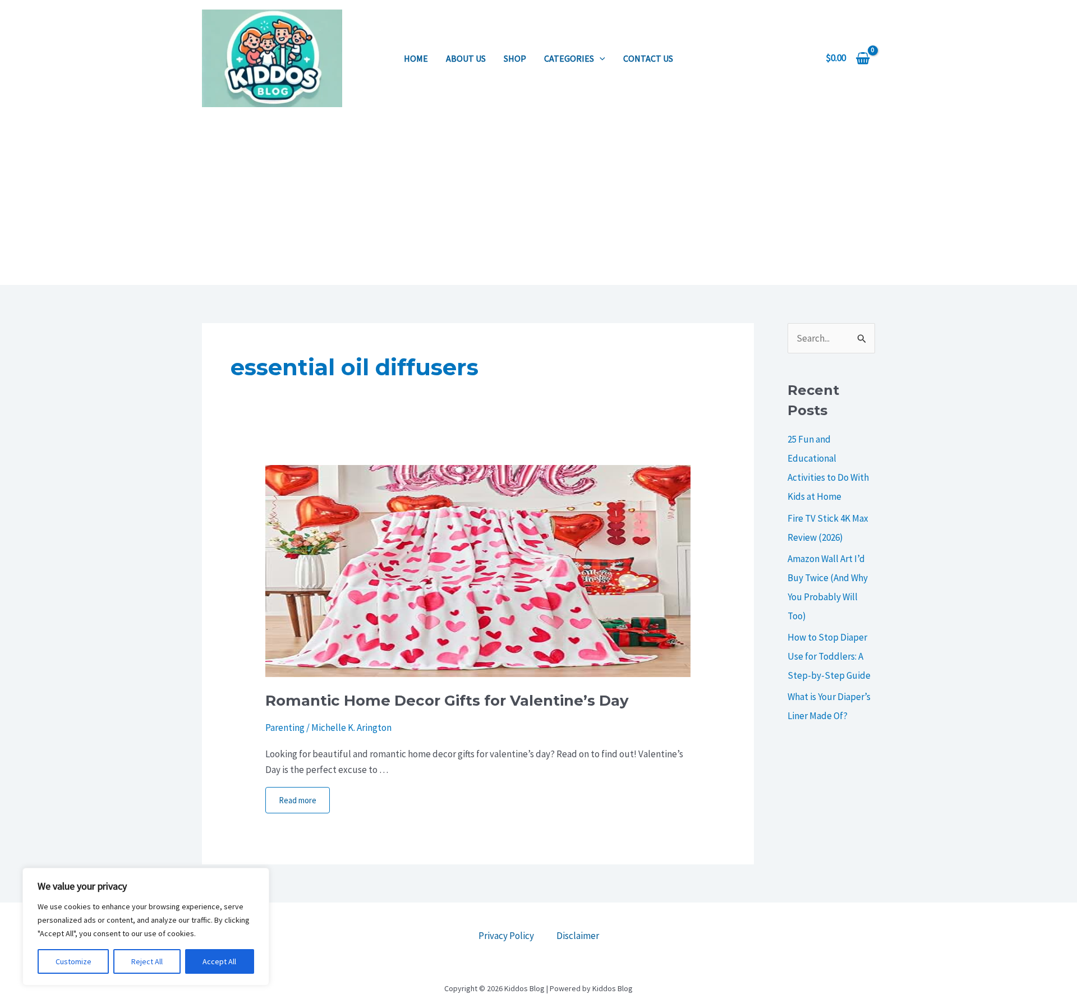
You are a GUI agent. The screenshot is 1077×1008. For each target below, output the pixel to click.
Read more (297, 800)
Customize (73, 961)
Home (416, 58)
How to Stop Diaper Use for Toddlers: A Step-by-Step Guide (829, 656)
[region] (145, 927)
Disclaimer (577, 935)
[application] (599, 58)
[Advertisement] (538, 200)
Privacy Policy (506, 935)
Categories (569, 58)
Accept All (219, 961)
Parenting (285, 727)
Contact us (648, 58)
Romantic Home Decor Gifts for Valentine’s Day (447, 701)
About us (466, 58)
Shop (515, 58)
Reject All (147, 961)
